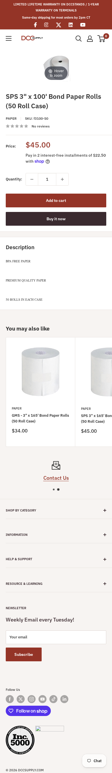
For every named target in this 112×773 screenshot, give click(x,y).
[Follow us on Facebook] (10, 699)
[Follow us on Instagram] (32, 699)
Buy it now (56, 218)
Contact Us (56, 478)
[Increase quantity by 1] (62, 179)
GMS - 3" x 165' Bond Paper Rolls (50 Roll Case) (40, 418)
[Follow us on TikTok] (53, 699)
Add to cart (56, 200)
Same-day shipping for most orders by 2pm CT (56, 17)
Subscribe (23, 654)
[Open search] (79, 39)
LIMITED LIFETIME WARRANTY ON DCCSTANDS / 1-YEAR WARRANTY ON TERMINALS (56, 7)
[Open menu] (8, 38)
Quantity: (14, 179)
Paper (11, 118)
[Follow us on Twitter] (21, 699)
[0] (101, 38)
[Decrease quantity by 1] (32, 179)
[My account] (90, 39)
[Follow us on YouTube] (42, 699)
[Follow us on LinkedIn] (64, 699)
